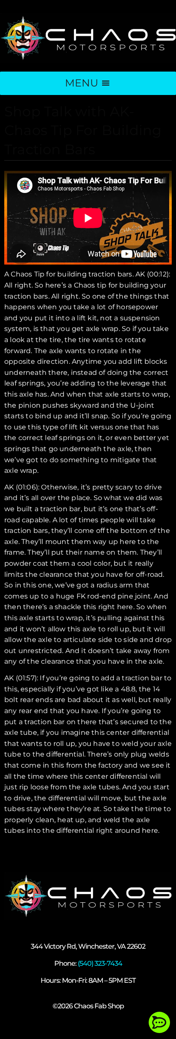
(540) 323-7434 (100, 963)
